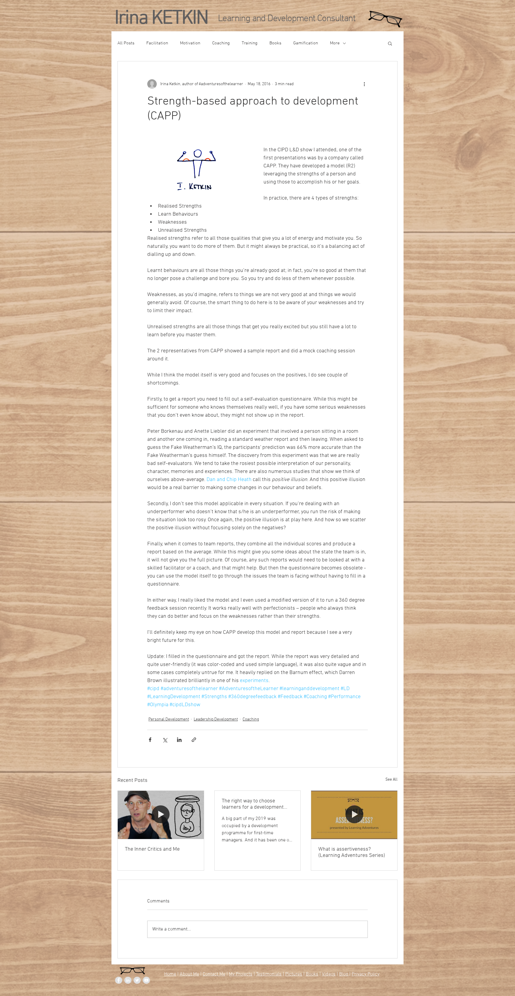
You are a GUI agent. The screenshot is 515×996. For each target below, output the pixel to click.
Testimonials (269, 974)
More (335, 43)
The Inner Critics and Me (152, 849)
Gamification (305, 43)
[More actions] (364, 84)
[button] (390, 43)
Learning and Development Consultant (286, 18)
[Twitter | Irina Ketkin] (137, 980)
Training (250, 43)
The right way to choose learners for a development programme (253, 804)
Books (275, 43)
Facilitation (157, 43)
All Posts (125, 43)
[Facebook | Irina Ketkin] (118, 980)
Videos (329, 974)
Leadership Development (216, 719)
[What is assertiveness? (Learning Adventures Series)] (354, 815)
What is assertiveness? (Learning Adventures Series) (351, 852)
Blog (344, 974)
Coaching (221, 43)
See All (391, 779)
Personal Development (168, 719)
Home (170, 974)
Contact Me (214, 974)
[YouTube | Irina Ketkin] (146, 980)
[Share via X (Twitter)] (164, 740)
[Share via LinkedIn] (179, 740)
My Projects (240, 974)
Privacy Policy (365, 974)
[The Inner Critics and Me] (161, 815)
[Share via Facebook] (150, 740)
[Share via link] (194, 740)
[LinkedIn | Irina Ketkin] (127, 980)
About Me (189, 974)
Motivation (190, 43)
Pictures (293, 974)
